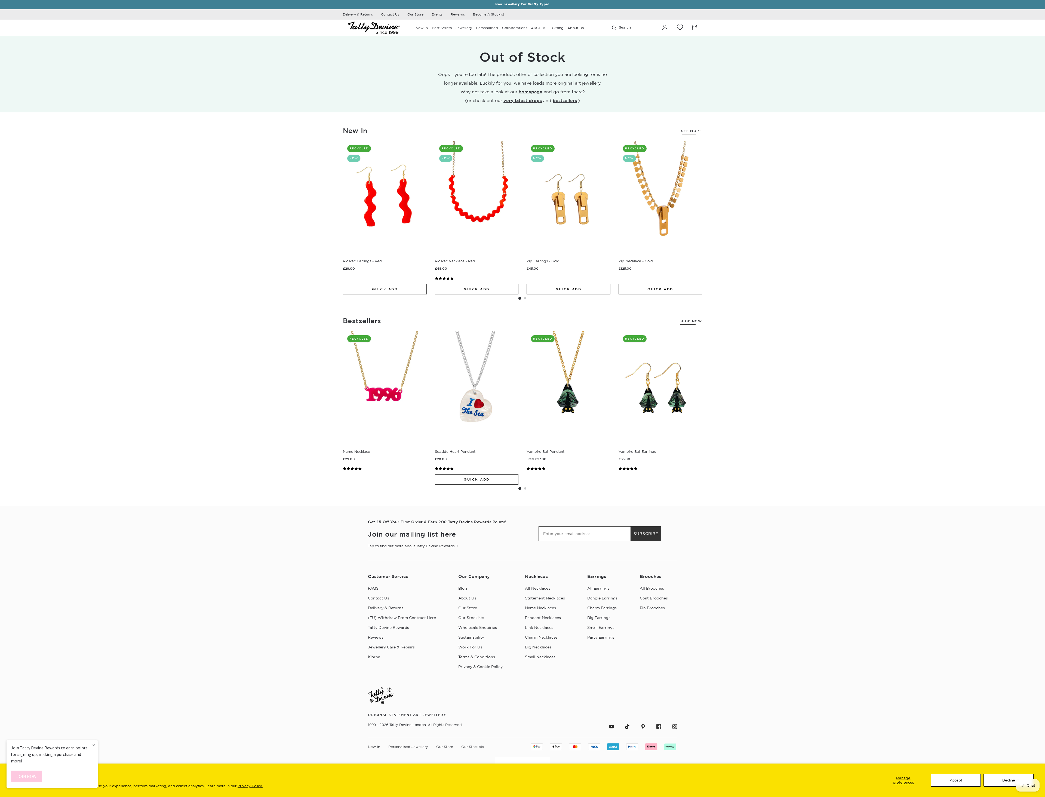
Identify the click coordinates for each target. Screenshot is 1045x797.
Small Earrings (600, 627)
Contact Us (390, 14)
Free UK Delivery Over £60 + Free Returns (522, 4)
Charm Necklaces (541, 637)
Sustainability (471, 637)
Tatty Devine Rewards (388, 627)
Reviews (375, 637)
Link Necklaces (539, 627)
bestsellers (565, 100)
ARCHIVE (539, 28)
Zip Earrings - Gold (543, 261)
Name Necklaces (540, 608)
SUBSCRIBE (646, 533)
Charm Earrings (602, 608)
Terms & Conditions (476, 657)
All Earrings (598, 588)
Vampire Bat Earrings (637, 451)
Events (437, 14)
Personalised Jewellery (408, 747)
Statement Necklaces (545, 598)
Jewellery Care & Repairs (391, 647)
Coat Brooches (654, 598)
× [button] (93, 744)
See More (691, 131)
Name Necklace (356, 451)
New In (422, 28)
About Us (467, 598)
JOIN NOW (26, 776)
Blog (462, 588)
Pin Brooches (652, 608)
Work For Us (470, 647)
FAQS (373, 588)
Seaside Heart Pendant (455, 451)
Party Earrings (600, 637)
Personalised (487, 28)
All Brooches (652, 588)
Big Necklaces (538, 647)
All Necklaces (537, 588)
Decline (1008, 780)
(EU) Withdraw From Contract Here (402, 618)
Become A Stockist (488, 14)
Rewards (458, 14)
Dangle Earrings (602, 598)
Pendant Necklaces (543, 618)
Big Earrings (598, 618)
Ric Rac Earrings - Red (362, 261)
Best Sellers (442, 28)
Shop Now (691, 321)
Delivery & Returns (358, 14)
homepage (530, 91)
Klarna (374, 657)
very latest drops (522, 100)
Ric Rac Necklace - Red (455, 261)
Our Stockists (471, 618)
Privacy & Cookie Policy (480, 666)
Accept (956, 780)
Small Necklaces (540, 657)
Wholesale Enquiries (477, 627)
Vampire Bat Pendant (545, 451)
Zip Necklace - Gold (636, 261)
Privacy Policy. (250, 786)
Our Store (415, 14)
